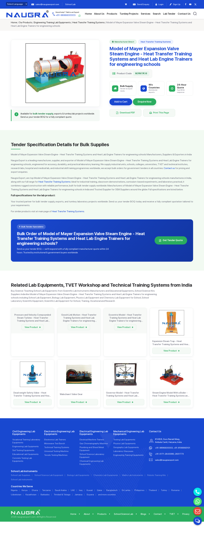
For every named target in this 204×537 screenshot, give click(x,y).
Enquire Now (144, 101)
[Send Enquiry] (197, 511)
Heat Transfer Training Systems (88, 22)
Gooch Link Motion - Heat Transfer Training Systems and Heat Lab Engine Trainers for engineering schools (78, 317)
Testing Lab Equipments (124, 439)
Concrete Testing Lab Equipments (22, 459)
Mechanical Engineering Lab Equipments (128, 433)
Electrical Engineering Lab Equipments (94, 433)
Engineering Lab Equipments (25, 446)
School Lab (70, 4)
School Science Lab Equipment (48, 475)
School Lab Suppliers (20, 475)
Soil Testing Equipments (23, 450)
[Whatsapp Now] (197, 501)
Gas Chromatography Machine (94, 443)
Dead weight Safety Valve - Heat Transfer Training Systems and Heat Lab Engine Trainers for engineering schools (31, 394)
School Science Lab (123, 514)
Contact (158, 514)
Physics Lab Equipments (124, 443)
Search (157, 13)
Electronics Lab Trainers (55, 439)
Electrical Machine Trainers (92, 439)
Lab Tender (169, 13)
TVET (172, 514)
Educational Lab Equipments (25, 454)
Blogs (143, 514)
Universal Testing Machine (56, 451)
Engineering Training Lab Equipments (52, 22)
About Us (99, 13)
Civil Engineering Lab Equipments (23, 433)
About (87, 514)
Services (145, 13)
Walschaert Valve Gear (71, 394)
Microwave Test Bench (54, 443)
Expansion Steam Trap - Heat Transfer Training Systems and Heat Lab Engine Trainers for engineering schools (170, 343)
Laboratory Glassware (123, 451)
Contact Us (184, 13)
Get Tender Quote (173, 240)
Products (112, 13)
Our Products (25, 22)
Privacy (185, 514)
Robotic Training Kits (156, 475)
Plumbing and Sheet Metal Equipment (92, 448)
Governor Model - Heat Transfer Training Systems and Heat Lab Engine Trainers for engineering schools (122, 394)
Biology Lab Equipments (78, 475)
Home (88, 13)
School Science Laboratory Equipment (92, 455)
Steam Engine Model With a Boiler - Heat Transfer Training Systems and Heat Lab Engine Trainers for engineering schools (170, 394)
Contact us (169, 168)
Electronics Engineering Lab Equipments (59, 433)
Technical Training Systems (56, 447)
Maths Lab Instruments (132, 475)
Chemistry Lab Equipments (105, 475)
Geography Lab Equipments (126, 447)
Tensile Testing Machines (56, 455)
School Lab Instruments (21, 479)
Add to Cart (120, 101)
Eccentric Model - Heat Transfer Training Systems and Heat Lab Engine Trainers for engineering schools (125, 317)
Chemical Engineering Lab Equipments (92, 462)
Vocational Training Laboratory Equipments (26, 441)
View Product (31, 327)
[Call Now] (197, 492)
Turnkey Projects (129, 13)
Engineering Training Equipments (128, 455)
